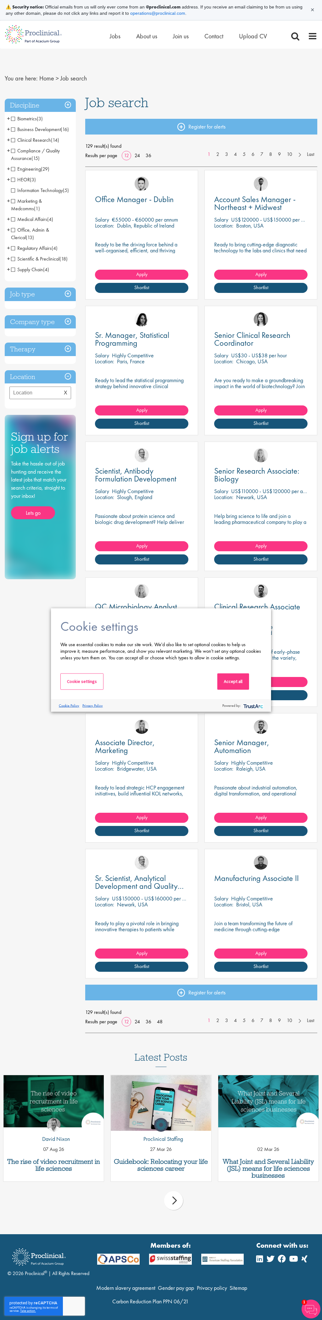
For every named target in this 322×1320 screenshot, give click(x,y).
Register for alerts (206, 126)
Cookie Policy (69, 705)
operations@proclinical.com (157, 13)
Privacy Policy (92, 705)
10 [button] (289, 154)
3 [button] (226, 154)
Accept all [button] (233, 681)
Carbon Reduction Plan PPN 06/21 (150, 1301)
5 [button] (244, 154)
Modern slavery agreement (125, 1287)
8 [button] (270, 154)
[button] (40, 105)
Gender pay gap (176, 1287)
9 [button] (279, 154)
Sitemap (238, 1287)
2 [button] (217, 154)
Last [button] (310, 154)
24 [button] (137, 155)
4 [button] (235, 154)
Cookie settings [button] (82, 681)
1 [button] (209, 154)
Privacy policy (212, 1287)
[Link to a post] (53, 1103)
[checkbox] (27, 118)
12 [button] (126, 155)
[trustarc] (252, 705)
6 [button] (253, 154)
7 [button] (261, 154)
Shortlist (141, 287)
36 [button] (148, 155)
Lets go (33, 512)
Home (46, 78)
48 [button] (160, 1021)
